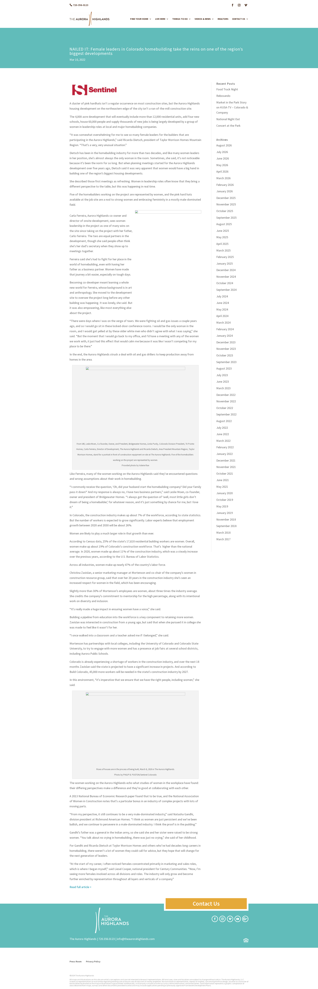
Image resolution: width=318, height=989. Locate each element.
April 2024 (222, 316)
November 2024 (226, 276)
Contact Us (206, 903)
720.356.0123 (107, 939)
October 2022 (224, 408)
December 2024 (226, 270)
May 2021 (222, 487)
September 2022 (226, 414)
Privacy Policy (93, 961)
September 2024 (226, 290)
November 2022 (226, 401)
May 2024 (222, 309)
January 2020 (224, 493)
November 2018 (226, 519)
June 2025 (222, 231)
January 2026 (224, 191)
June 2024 (222, 303)
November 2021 (226, 467)
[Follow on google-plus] (245, 919)
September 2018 (226, 526)
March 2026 (223, 178)
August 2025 (224, 224)
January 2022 (224, 454)
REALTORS (223, 18)
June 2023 (222, 381)
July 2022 (222, 428)
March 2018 (223, 532)
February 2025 (225, 257)
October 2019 (224, 500)
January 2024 (224, 336)
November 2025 (226, 204)
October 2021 (224, 473)
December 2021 (226, 460)
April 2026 (222, 171)
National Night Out (228, 119)
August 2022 (224, 421)
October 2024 (224, 283)
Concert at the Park (228, 125)
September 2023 (226, 362)
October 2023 (224, 355)
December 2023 (226, 342)
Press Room (76, 961)
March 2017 (223, 539)
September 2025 (226, 217)
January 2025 (224, 263)
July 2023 (222, 375)
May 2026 (222, 165)
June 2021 (222, 480)
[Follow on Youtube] (238, 919)
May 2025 (222, 237)
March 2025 (223, 250)
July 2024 (222, 296)
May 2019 (222, 506)
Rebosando (223, 96)
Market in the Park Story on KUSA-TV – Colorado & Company (232, 107)
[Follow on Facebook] (232, 5)
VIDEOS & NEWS (203, 18)
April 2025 (222, 244)
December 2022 (226, 395)
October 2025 (224, 211)
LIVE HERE (160, 18)
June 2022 (222, 434)
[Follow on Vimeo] (245, 5)
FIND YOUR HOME (139, 18)
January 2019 (224, 513)
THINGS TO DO (180, 18)
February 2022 (225, 447)
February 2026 (225, 185)
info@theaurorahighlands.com (136, 939)
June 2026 (222, 158)
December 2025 (226, 198)
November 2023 (226, 349)
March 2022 (223, 441)
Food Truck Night (227, 89)
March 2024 (223, 322)
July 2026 (222, 152)
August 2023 (224, 368)
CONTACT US (238, 18)
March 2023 (223, 388)
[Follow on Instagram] (239, 5)
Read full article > (80, 887)
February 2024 (225, 329)
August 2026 (224, 145)
